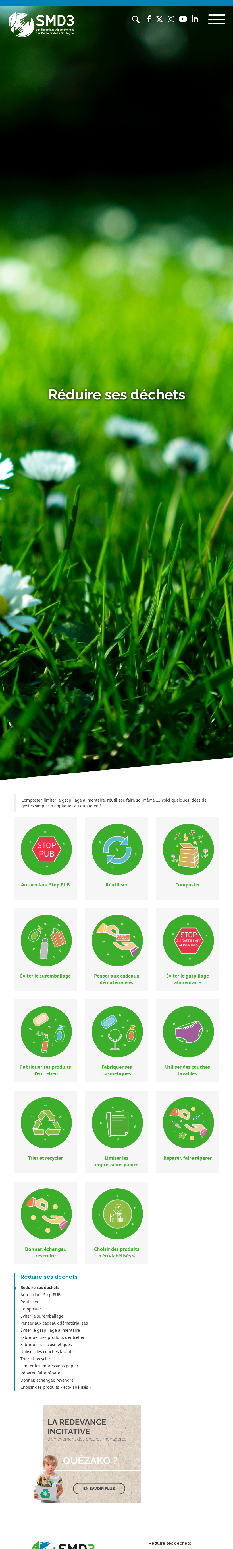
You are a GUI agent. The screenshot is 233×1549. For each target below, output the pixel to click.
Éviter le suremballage (41, 1316)
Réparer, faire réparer (41, 1373)
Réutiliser (29, 1301)
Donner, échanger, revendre (47, 1380)
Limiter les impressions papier (49, 1365)
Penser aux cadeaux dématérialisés (54, 1323)
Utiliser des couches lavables (48, 1351)
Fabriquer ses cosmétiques (46, 1344)
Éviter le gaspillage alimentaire (50, 1330)
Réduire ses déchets (39, 1287)
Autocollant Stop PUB (40, 1294)
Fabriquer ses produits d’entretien (53, 1337)
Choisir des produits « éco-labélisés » (55, 1387)
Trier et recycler (35, 1358)
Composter (30, 1309)
